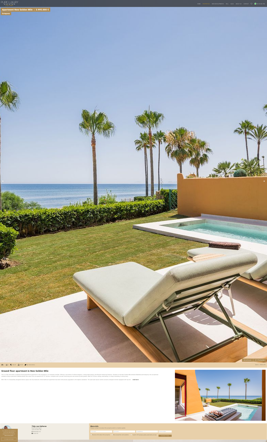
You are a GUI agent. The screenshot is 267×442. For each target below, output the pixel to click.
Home (199, 4)
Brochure (247, 360)
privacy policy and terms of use (148, 434)
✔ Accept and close (8, 439)
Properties (206, 4)
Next (264, 181)
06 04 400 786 (261, 4)
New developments (218, 4)
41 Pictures (260, 360)
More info (263, 364)
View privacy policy (8, 435)
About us (238, 4)
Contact (246, 4)
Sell (227, 4)
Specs (257, 364)
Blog (232, 4)
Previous (3, 181)
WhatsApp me (37, 431)
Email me (35, 433)
